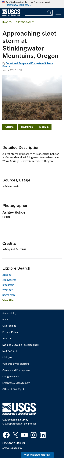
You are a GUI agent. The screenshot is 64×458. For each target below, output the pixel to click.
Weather (7, 289)
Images (7, 22)
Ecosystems (9, 279)
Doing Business (10, 376)
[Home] (11, 15)
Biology (6, 274)
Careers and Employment (16, 370)
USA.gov (7, 357)
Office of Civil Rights (13, 389)
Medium (44, 126)
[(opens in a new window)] (6, 434)
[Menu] (58, 13)
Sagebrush (8, 294)
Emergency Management (16, 383)
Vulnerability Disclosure (15, 364)
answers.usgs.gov (12, 448)
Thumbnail (27, 126)
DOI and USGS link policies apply (20, 345)
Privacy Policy (10, 332)
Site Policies (9, 326)
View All (7, 300)
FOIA (5, 319)
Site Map (7, 338)
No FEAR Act (9, 351)
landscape (8, 284)
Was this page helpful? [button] (37, 455)
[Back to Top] (53, 447)
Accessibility (9, 313)
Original (9, 126)
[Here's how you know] (32, 4)
